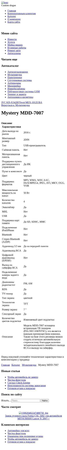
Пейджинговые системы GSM (23, 91)
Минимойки (14, 86)
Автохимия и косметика (20, 97)
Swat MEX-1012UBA (31, 102)
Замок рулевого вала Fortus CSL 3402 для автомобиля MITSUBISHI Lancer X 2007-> (33, 417)
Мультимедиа (14, 74)
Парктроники (14, 77)
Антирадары (14, 83)
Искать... (6, 400)
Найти (45, 400)
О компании (14, 19)
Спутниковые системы (19, 80)
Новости (12, 39)
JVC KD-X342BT (10, 102)
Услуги (11, 42)
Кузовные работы (16, 47)
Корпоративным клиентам (21, 13)
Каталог (11, 16)
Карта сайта (13, 22)
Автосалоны (14, 53)
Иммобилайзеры (16, 88)
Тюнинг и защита (16, 94)
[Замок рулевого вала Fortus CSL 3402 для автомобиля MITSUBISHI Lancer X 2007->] (33, 413)
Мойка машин (15, 45)
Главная (11, 10)
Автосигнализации (17, 72)
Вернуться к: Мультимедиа (15, 105)
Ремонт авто (14, 50)
